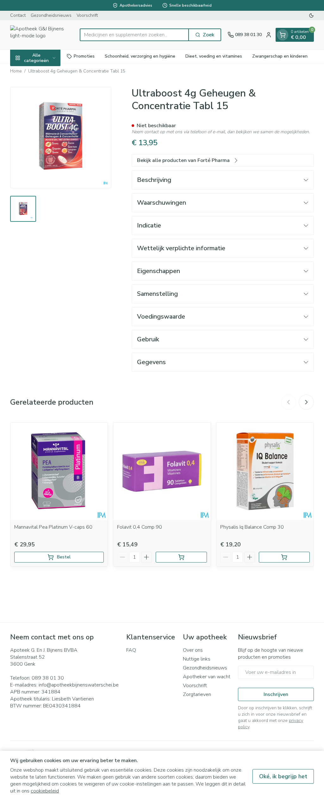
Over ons (193, 650)
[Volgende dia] (306, 402)
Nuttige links (196, 659)
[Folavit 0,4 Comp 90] (161, 471)
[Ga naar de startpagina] (41, 34)
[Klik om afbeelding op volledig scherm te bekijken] (60, 137)
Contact (18, 15)
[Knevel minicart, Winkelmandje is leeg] (282, 34)
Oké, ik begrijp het (283, 776)
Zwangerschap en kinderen (280, 56)
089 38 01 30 (48, 678)
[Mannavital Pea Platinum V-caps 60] (59, 471)
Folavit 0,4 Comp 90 (139, 527)
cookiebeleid (45, 790)
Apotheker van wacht (206, 676)
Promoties (84, 56)
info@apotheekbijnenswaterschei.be (79, 684)
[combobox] (134, 34)
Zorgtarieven (197, 694)
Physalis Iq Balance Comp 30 (252, 527)
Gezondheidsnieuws (51, 15)
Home (16, 71)
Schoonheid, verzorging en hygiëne (140, 56)
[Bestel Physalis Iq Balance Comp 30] (284, 557)
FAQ (131, 650)
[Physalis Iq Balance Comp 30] (265, 471)
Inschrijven (276, 694)
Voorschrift (87, 15)
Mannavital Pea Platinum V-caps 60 (53, 527)
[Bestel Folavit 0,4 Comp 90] (181, 557)
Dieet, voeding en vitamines (213, 56)
